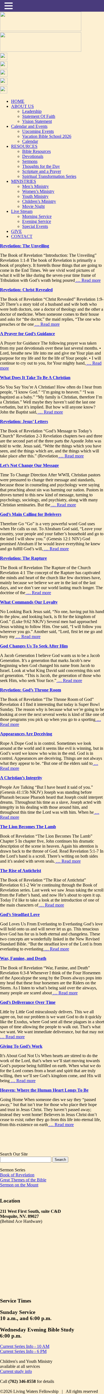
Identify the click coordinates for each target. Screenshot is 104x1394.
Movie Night (33, 206)
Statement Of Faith (38, 116)
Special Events (35, 226)
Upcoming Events (38, 131)
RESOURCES (24, 146)
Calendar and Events (29, 126)
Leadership (32, 111)
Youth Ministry (35, 196)
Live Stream (21, 211)
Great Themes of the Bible (23, 1180)
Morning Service (37, 216)
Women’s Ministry (38, 191)
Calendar (30, 141)
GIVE (16, 231)
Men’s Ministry (35, 186)
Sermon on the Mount (19, 1185)
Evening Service (36, 221)
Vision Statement (37, 121)
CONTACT (21, 236)
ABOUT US (22, 106)
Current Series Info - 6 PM (23, 1351)
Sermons (29, 161)
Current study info (16, 1371)
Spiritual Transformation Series (49, 176)
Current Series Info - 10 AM (24, 1346)
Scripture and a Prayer (41, 171)
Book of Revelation (17, 1175)
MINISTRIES (23, 181)
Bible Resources (36, 151)
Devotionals (32, 156)
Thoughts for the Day (41, 166)
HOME (17, 101)
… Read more (88, 280)
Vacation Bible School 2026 (46, 136)
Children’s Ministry (39, 201)
